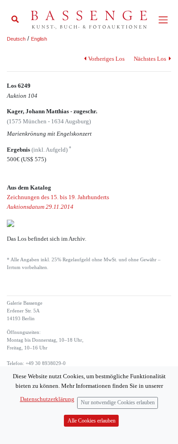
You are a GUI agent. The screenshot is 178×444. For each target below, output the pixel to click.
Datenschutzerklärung (47, 399)
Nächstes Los (151, 58)
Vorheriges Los (106, 58)
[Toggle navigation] (163, 20)
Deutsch (16, 39)
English (39, 39)
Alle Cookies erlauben (91, 421)
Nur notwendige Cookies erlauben (118, 403)
